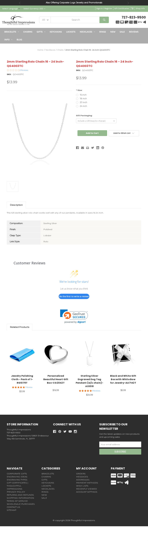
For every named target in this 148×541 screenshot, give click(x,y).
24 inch (83, 106)
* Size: (79, 90)
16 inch (83, 95)
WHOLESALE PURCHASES (21, 504)
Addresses (82, 479)
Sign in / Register (104, 8)
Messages (82, 476)
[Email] (82, 148)
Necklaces (86, 31)
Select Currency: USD (34, 8)
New (112, 31)
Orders (81, 473)
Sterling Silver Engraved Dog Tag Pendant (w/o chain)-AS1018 (89, 381)
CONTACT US (13, 507)
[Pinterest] (102, 148)
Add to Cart (125, 354)
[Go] (104, 20)
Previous (19, 3)
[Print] (87, 148)
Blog (19, 39)
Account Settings (86, 492)
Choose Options (24, 354)
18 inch (83, 98)
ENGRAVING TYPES (17, 479)
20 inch (83, 102)
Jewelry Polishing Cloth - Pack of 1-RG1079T (22, 379)
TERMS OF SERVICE (17, 501)
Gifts (40, 31)
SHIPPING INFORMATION (20, 498)
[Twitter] (92, 148)
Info (7, 39)
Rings (102, 31)
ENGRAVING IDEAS (17, 476)
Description (16, 205)
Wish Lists (82, 485)
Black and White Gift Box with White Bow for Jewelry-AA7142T (123, 379)
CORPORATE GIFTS (17, 473)
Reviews (133, 31)
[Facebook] (77, 148)
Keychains (56, 31)
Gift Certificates (121, 8)
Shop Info (140, 8)
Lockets (70, 31)
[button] (74, 316)
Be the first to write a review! (74, 296)
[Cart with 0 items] (132, 8)
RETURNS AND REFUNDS (20, 495)
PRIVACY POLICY (16, 492)
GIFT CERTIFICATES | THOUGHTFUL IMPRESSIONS (17, 485)
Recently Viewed (86, 489)
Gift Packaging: (84, 115)
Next (128, 3)
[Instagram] (75, 431)
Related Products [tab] (19, 327)
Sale (122, 31)
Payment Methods (87, 482)
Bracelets (10, 31)
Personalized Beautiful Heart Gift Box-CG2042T (55, 379)
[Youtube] (70, 431)
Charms (27, 31)
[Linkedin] (97, 148)
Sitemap (11, 510)
